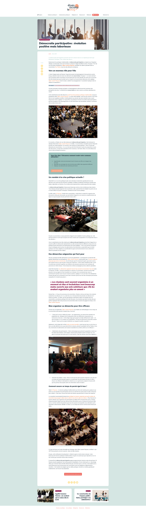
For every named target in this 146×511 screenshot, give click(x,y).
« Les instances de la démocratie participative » (67, 85)
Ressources (81, 14)
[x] (42, 66)
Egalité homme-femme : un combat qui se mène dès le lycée (62, 497)
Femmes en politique (52, 14)
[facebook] (42, 68)
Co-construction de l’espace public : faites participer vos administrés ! (83, 497)
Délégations (74, 14)
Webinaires (89, 14)
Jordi (50, 53)
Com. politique (69, 507)
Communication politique (64, 14)
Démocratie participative (44, 39)
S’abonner (96, 14)
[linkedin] (42, 71)
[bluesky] (42, 74)
